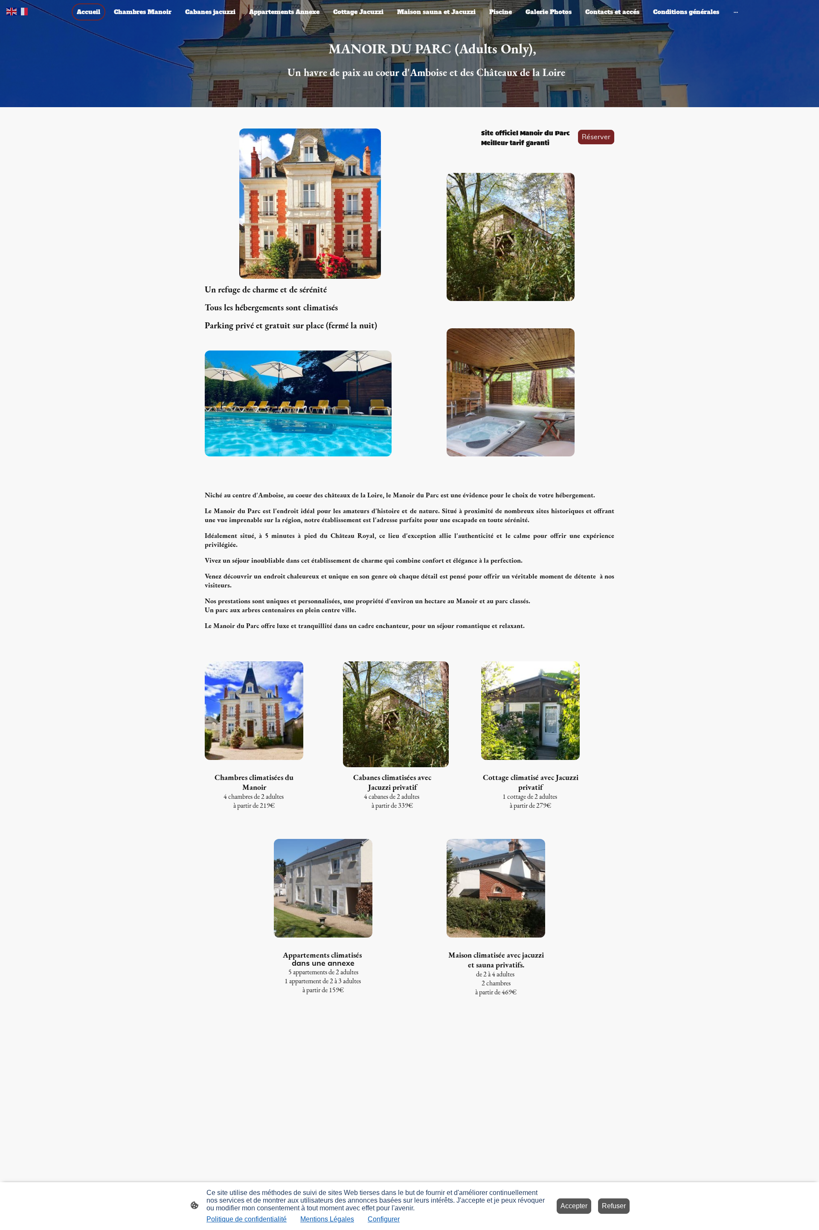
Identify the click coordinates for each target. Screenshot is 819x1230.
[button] (11, 11)
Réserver (596, 137)
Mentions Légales (327, 1219)
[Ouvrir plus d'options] (736, 12)
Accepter (574, 1206)
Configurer (384, 1219)
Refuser (614, 1206)
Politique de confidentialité (246, 1219)
